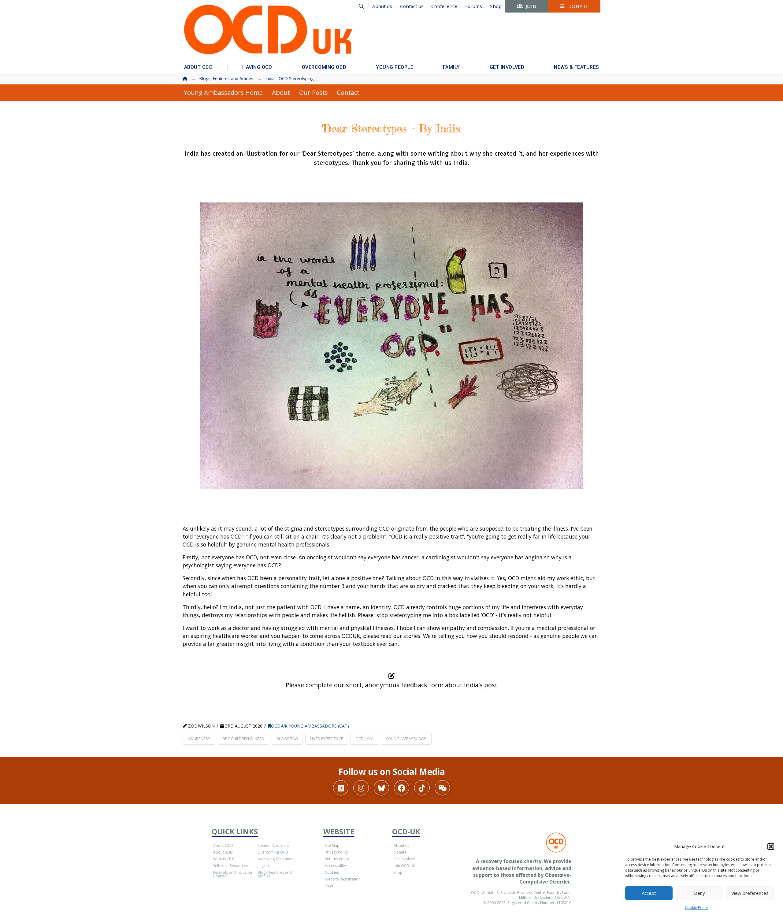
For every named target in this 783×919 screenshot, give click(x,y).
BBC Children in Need (243, 738)
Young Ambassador (406, 738)
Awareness (198, 738)
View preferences (750, 893)
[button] (771, 846)
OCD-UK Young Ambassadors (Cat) (310, 726)
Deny (699, 893)
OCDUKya (364, 738)
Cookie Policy (696, 907)
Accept (649, 893)
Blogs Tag (287, 738)
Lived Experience (326, 738)
